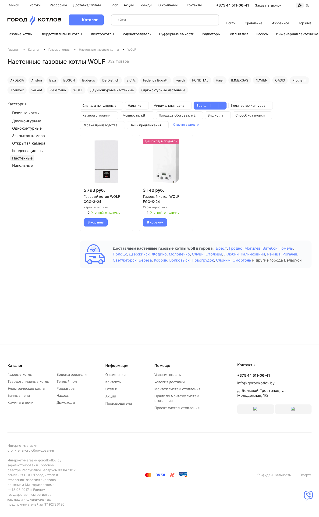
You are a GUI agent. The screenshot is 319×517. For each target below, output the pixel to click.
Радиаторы (66, 388)
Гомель (286, 248)
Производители (118, 403)
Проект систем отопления (176, 408)
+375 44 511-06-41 (232, 5)
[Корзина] (305, 16)
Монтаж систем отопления (177, 389)
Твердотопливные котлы (28, 381)
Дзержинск (139, 254)
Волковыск (179, 260)
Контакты (113, 382)
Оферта (305, 475)
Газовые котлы (59, 49)
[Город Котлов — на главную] (34, 20)
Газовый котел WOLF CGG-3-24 (102, 199)
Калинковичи (253, 254)
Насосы (63, 395)
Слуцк (197, 254)
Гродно (235, 248)
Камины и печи (20, 402)
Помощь (162, 365)
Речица (273, 254)
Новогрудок (203, 260)
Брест (221, 248)
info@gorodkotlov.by (256, 383)
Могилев (252, 248)
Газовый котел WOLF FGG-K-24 (161, 199)
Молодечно (179, 254)
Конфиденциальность (274, 475)
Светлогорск (125, 260)
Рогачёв (290, 254)
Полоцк (120, 254)
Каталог (34, 49)
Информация (117, 365)
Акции (110, 396)
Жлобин (231, 254)
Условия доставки (169, 382)
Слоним (223, 260)
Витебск (269, 248)
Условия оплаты (167, 374)
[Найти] (210, 19)
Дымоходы (66, 402)
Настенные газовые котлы (99, 49)
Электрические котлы (26, 388)
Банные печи (18, 395)
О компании (115, 374)
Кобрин (160, 260)
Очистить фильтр (186, 124)
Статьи (111, 389)
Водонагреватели (72, 374)
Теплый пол (67, 381)
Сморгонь (242, 260)
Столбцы (214, 254)
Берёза (145, 260)
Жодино (159, 254)
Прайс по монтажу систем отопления (176, 398)
